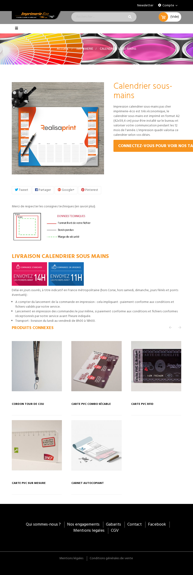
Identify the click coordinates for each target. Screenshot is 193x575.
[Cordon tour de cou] (37, 366)
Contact (134, 524)
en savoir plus (85, 206)
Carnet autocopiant (87, 483)
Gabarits (113, 524)
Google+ (67, 190)
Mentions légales (71, 558)
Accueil (62, 49)
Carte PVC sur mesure (29, 483)
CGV (115, 530)
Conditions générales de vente (111, 558)
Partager (44, 190)
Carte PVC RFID (142, 404)
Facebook (157, 524)
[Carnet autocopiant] (96, 445)
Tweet (23, 190)
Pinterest (91, 190)
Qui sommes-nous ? (43, 524)
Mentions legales (89, 530)
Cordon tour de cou (28, 404)
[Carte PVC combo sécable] (96, 366)
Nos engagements (83, 524)
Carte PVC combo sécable (91, 404)
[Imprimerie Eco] (37, 15)
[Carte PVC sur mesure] (37, 445)
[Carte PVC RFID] (156, 366)
